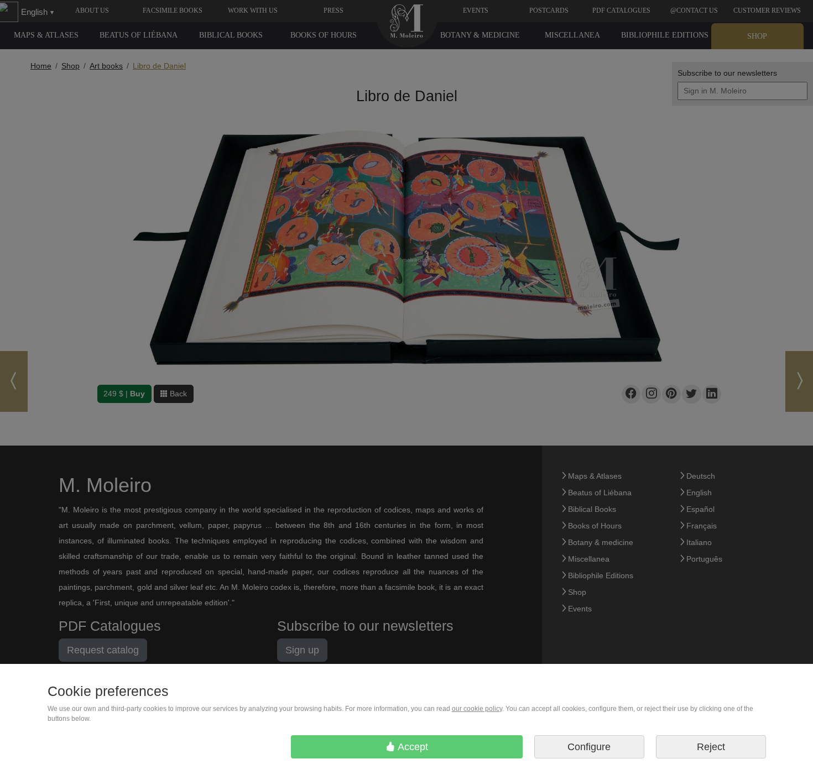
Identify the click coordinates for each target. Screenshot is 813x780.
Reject (711, 746)
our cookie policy (477, 709)
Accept (411, 746)
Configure (589, 746)
